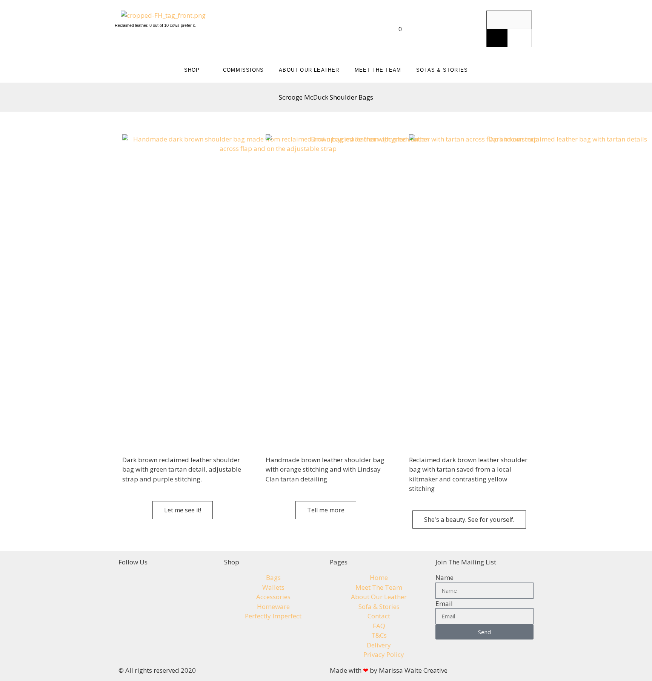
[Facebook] (466, 17)
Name (444, 577)
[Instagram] (445, 17)
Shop (192, 70)
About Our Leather (309, 70)
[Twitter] (455, 38)
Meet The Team (378, 70)
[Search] (497, 38)
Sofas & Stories (442, 70)
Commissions (243, 70)
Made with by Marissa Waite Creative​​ (388, 670)
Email (444, 603)
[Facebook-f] (127, 582)
